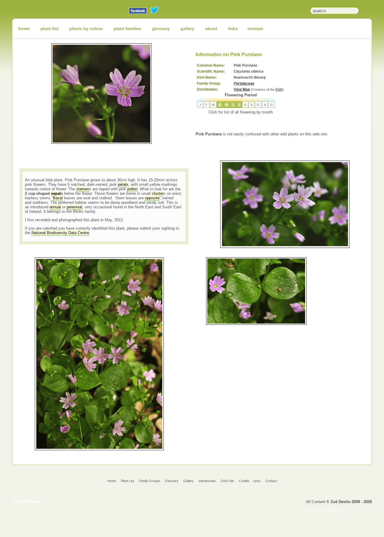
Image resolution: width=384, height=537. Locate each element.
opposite (152, 198)
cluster (158, 193)
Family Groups (149, 481)
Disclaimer (335, 510)
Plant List (128, 481)
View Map (242, 89)
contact (255, 28)
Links (257, 481)
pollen (132, 189)
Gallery (188, 481)
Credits (244, 481)
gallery (187, 28)
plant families (127, 28)
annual (55, 207)
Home (111, 481)
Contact (271, 481)
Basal (58, 198)
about (211, 28)
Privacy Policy (316, 510)
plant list (49, 28)
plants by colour (86, 28)
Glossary (171, 481)
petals (123, 184)
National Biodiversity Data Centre (60, 233)
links (233, 28)
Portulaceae (244, 83)
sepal (56, 193)
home (24, 28)
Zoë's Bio (227, 481)
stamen (82, 189)
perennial (74, 207)
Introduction (207, 481)
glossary (161, 28)
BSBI (279, 89)
